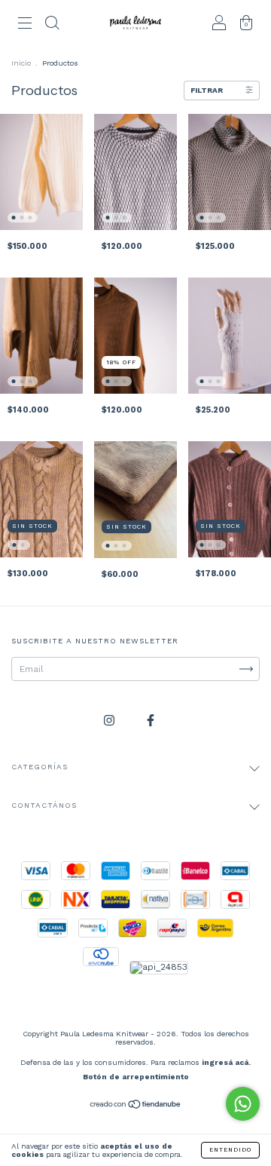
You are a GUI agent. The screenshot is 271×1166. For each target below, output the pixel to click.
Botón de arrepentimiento (136, 1076)
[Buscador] (51, 25)
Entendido (230, 1149)
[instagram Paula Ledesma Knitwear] (111, 720)
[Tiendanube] (136, 1105)
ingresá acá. (226, 1062)
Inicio (21, 63)
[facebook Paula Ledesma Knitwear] (150, 720)
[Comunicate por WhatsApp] (243, 1104)
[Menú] (24, 25)
